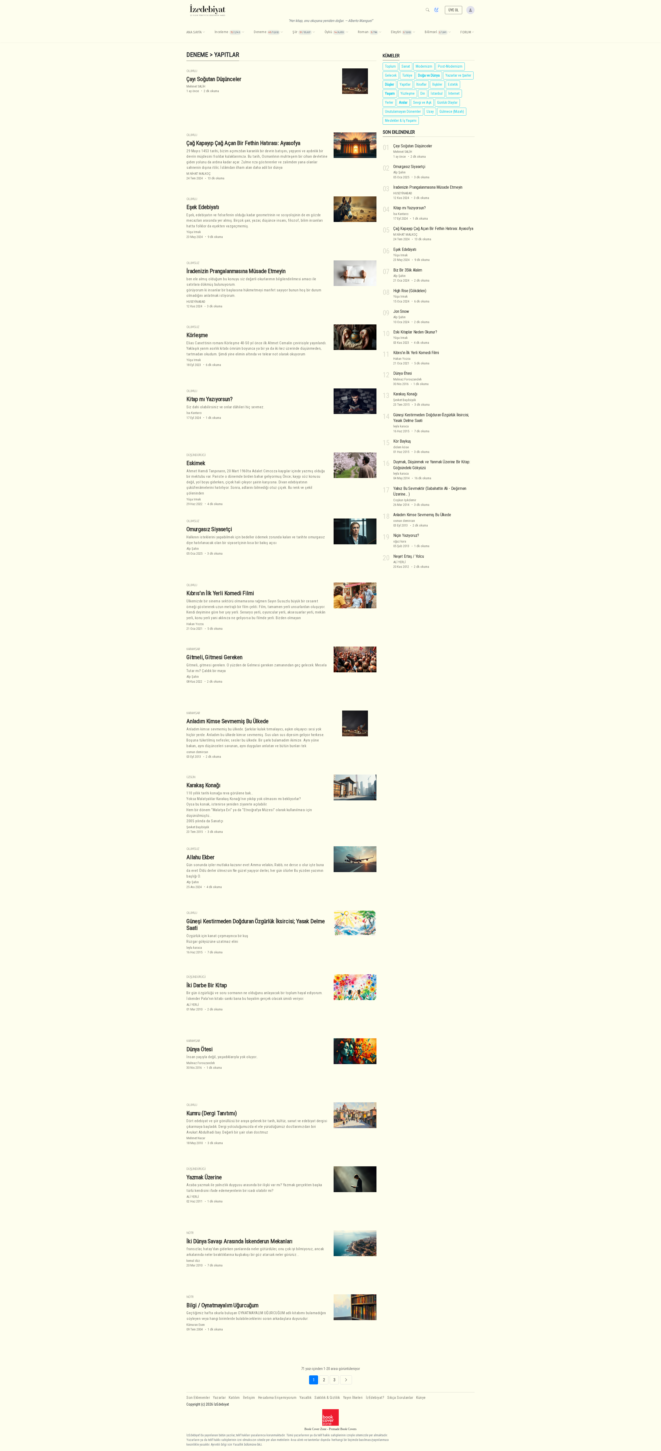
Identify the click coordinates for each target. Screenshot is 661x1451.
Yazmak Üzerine (204, 1177)
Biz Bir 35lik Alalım (407, 270)
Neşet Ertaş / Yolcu (408, 556)
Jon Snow (401, 311)
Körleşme (197, 335)
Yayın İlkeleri (353, 1398)
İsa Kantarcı (194, 413)
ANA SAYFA (194, 32)
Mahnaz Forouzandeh (200, 1063)
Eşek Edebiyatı (202, 207)
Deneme (197, 54)
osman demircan (197, 752)
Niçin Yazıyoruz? (406, 535)
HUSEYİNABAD (195, 302)
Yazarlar (219, 1398)
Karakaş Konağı (203, 785)
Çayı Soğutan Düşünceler (213, 79)
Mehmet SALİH (195, 86)
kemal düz (193, 1261)
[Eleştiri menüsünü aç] (414, 32)
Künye (421, 1398)
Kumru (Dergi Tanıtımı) (211, 1113)
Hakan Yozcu (195, 624)
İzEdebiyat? (375, 1398)
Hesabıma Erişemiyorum (277, 1398)
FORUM (465, 32)
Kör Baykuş (402, 441)
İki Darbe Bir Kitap (206, 985)
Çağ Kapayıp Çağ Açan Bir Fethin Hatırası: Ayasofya (243, 143)
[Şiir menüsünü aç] (314, 32)
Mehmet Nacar (195, 1138)
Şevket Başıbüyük (197, 827)
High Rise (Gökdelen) (409, 290)
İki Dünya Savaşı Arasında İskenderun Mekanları (239, 1241)
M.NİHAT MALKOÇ (198, 174)
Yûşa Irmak (193, 232)
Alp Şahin (192, 549)
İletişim (249, 1398)
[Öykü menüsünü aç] (347, 32)
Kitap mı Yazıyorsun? (209, 399)
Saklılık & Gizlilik (327, 1398)
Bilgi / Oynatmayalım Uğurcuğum (222, 1305)
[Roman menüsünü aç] (380, 32)
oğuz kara (399, 541)
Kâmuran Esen (195, 1325)
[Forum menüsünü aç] (473, 32)
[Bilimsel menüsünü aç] (449, 32)
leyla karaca (194, 948)
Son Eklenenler (198, 1398)
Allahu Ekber (200, 857)
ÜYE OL (453, 10)
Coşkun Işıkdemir (404, 500)
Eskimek (195, 463)
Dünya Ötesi (199, 1049)
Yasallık (305, 1398)
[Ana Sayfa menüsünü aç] (204, 32)
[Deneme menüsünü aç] (282, 32)
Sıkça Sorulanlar (400, 1398)
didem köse (401, 447)
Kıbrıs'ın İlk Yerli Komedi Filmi (220, 593)
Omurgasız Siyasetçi (209, 529)
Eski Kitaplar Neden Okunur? (415, 332)
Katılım (234, 1398)
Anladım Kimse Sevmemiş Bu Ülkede (227, 721)
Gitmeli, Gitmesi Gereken (214, 657)
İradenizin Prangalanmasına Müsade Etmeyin (236, 271)
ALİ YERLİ (192, 1005)
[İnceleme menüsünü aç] (243, 32)
